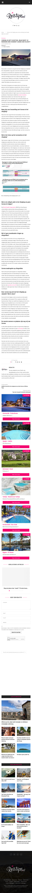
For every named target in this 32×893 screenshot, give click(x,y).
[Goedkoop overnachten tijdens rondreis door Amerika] (8, 803)
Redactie (3, 45)
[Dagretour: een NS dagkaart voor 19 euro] (24, 772)
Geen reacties (6, 46)
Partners (20, 879)
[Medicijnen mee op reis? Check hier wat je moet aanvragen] (24, 834)
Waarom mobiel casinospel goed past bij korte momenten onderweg (8, 739)
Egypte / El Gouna (8, 552)
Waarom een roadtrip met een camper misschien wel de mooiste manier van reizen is (7, 756)
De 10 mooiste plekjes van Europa (7, 825)
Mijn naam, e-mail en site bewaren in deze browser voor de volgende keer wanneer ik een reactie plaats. (15, 629)
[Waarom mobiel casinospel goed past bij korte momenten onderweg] (8, 731)
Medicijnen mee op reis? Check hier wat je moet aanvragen (24, 842)
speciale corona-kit (12, 285)
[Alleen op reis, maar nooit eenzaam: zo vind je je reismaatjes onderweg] (16, 710)
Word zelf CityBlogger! (20, 883)
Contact (11, 881)
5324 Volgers (17, 881)
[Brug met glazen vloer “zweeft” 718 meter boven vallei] (16, 577)
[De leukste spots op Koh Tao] (24, 748)
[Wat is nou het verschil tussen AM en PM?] (8, 772)
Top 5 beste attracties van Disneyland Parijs (7, 795)
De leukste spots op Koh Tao (23, 754)
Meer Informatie (16, 419)
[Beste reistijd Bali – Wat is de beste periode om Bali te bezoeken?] (24, 818)
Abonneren (25, 879)
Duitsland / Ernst (8, 469)
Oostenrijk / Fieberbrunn (10, 413)
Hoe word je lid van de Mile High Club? (7, 842)
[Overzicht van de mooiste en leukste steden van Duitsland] (24, 803)
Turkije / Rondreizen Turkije (11, 497)
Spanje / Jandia (7, 441)
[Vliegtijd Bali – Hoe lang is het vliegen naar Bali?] (24, 787)
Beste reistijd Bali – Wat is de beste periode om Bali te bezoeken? (23, 826)
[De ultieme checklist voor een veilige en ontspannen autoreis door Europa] (24, 731)
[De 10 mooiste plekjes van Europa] (8, 818)
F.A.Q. (6, 881)
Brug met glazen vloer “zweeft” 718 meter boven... (16, 588)
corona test (20, 328)
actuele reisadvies (22, 94)
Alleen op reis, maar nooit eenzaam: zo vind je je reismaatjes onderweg (14, 723)
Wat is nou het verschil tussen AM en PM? (8, 780)
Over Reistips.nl (7, 879)
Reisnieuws (3, 38)
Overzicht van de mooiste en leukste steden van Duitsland (23, 810)
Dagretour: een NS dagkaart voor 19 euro (23, 780)
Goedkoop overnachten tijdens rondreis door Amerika (8, 810)
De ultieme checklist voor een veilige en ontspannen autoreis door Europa (23, 739)
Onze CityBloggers (10, 883)
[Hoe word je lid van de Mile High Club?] (8, 834)
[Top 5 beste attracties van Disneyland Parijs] (8, 787)
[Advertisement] (16, 674)
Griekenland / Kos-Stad (10, 524)
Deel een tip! (24, 881)
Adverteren (14, 879)
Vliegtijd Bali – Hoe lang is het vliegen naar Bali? (23, 795)
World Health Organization (9, 207)
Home (2, 32)
